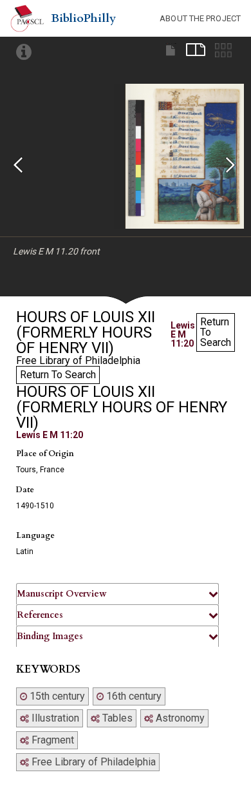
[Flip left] (26, 169)
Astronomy (179, 718)
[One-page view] (170, 50)
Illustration (54, 718)
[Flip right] (238, 169)
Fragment (51, 740)
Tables (116, 718)
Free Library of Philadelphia (92, 762)
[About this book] (24, 53)
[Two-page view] (195, 50)
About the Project (200, 18)
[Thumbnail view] (223, 50)
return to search (215, 332)
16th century (133, 696)
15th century (56, 696)
